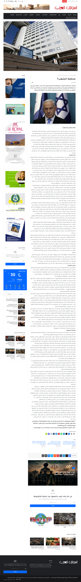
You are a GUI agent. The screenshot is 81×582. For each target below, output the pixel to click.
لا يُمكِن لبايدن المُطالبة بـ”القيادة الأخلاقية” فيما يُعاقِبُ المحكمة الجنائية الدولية (69, 443)
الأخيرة (9, 294)
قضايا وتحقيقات (53, 14)
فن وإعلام (38, 14)
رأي (59, 14)
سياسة (69, 14)
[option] (53, 473)
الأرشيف (12, 14)
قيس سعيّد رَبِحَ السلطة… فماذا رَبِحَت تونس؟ (21, 343)
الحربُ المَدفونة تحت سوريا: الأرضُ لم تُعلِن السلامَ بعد (20, 356)
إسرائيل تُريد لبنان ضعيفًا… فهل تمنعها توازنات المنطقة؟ (11, 311)
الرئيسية (75, 14)
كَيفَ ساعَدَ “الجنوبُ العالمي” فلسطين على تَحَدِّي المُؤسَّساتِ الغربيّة (53, 443)
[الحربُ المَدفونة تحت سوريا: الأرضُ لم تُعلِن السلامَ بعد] (20, 351)
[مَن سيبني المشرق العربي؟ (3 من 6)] (21, 318)
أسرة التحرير (10, 579)
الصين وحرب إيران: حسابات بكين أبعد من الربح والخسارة (10, 343)
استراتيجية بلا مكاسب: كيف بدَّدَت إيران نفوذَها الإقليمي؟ (63, 473)
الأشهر (21, 294)
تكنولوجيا (32, 14)
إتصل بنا (5, 579)
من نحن (14, 579)
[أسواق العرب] (66, 7)
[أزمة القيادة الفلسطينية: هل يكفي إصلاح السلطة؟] (69, 541)
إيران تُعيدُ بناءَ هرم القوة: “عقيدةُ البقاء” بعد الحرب (10, 356)
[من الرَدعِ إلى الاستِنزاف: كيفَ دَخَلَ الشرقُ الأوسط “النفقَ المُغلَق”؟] (37, 541)
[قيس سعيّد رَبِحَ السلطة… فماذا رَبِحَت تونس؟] (21, 324)
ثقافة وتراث (45, 14)
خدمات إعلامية (19, 14)
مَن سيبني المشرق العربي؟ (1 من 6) (55, 1)
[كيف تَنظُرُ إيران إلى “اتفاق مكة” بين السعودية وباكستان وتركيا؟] (53, 541)
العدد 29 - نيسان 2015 (67, 75)
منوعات (25, 14)
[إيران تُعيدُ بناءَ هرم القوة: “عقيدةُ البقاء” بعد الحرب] (10, 351)
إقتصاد (64, 14)
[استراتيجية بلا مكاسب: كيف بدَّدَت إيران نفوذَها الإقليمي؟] (21, 300)
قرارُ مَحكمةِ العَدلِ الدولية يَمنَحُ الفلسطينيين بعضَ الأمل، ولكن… (38, 443)
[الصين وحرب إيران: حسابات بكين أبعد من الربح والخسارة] (10, 338)
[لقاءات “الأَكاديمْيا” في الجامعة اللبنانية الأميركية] (21, 306)
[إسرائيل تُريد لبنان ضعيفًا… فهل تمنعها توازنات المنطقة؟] (21, 312)
